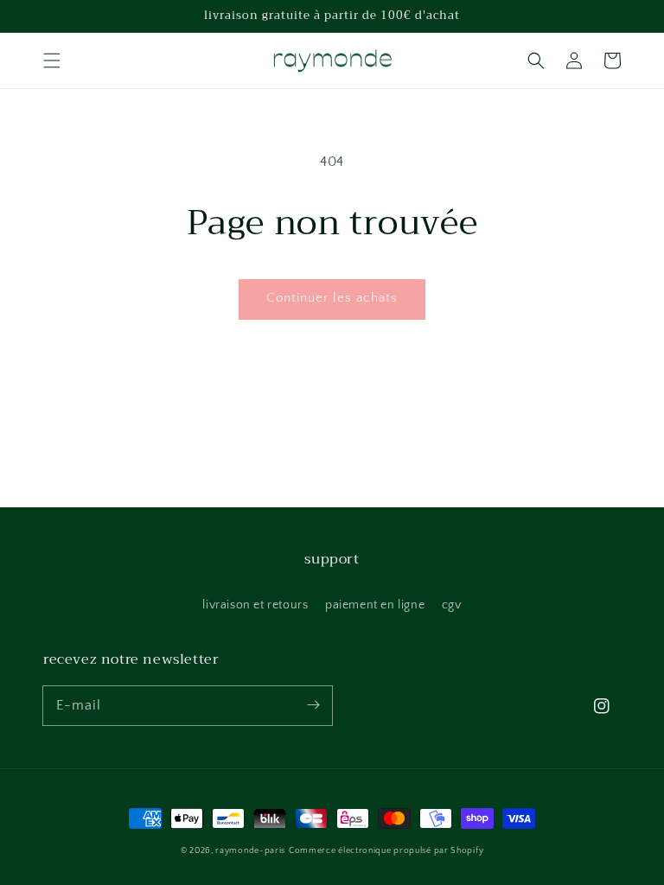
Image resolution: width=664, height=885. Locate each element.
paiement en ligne (375, 605)
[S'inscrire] (313, 705)
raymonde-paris (250, 851)
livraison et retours (255, 605)
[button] (52, 60)
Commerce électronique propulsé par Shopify (386, 851)
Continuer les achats (332, 297)
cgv (452, 605)
